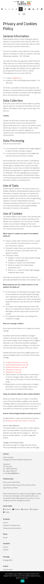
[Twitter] (42, 9)
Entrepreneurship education (12, 528)
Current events (8, 569)
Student (5, 550)
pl (16, 9)
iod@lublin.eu (16, 78)
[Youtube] (29, 9)
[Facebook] (25, 9)
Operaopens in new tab (13, 369)
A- (5, 9)
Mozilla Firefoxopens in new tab (16, 367)
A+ (12, 9)
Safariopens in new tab (13, 372)
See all (5, 537)
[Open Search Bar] (19, 14)
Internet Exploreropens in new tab (17, 365)
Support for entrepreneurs (11, 525)
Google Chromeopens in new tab (17, 362)
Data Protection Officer (10, 488)
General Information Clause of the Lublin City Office (19, 485)
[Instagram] (38, 9)
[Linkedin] (33, 9)
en (20, 9)
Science (5, 547)
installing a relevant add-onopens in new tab (20, 420)
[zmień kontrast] (2, 9)
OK (23, 581)
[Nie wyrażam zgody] (41, 578)
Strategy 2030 (7, 560)
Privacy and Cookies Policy (11, 482)
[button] (24, 14)
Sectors (5, 522)
